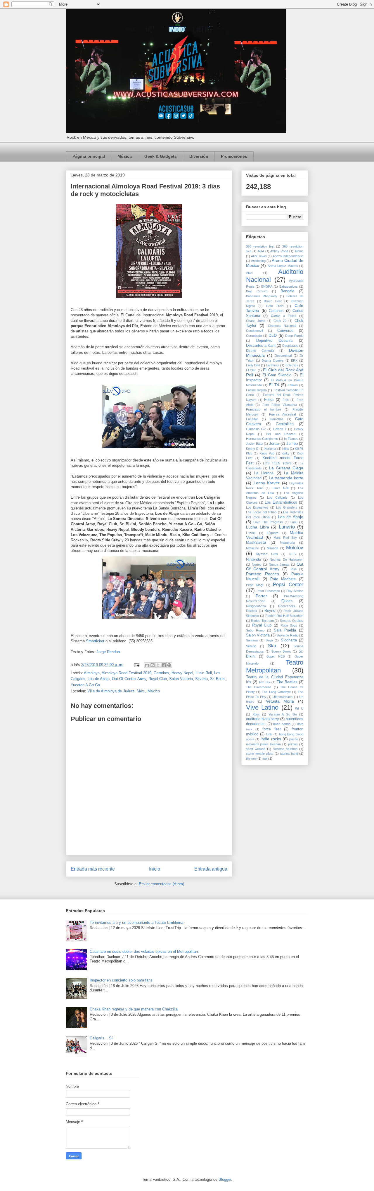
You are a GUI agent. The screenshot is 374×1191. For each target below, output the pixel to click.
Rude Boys (288, 625)
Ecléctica (291, 365)
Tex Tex (264, 682)
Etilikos (293, 385)
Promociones (234, 156)
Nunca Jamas (279, 564)
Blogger (225, 1179)
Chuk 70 (280, 320)
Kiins (285, 448)
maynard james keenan (263, 744)
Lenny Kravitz (267, 482)
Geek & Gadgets (160, 156)
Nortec (257, 564)
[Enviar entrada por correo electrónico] (136, 665)
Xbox (256, 714)
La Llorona (263, 473)
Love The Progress (268, 522)
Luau (293, 522)
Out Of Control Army (129, 679)
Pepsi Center (288, 584)
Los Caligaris (277, 497)
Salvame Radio (287, 635)
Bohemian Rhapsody (261, 296)
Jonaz (274, 444)
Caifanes (276, 311)
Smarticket (95, 641)
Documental (283, 355)
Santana (252, 640)
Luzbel (250, 533)
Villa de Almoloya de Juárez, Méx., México (123, 691)
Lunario (287, 527)
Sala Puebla (285, 630)
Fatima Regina (256, 390)
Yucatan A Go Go (85, 685)
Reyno (269, 611)
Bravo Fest (273, 301)
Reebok (251, 610)
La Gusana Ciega (286, 468)
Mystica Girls (267, 554)
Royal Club (157, 679)
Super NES (275, 656)
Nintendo (253, 559)
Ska (272, 645)
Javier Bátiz (254, 443)
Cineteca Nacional (282, 325)
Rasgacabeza (256, 606)
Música (124, 156)
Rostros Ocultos (291, 620)
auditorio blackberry (262, 719)
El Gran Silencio (277, 375)
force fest (271, 729)
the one (251, 758)
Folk (286, 399)
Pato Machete (283, 579)
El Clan (251, 370)
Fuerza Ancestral (282, 414)
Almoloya (92, 673)
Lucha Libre (257, 527)
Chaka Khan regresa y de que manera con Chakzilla (134, 1009)
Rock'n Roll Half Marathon (284, 615)
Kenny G (252, 448)
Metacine (252, 548)
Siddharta (289, 640)
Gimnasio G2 (256, 429)
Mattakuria (287, 542)
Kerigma (270, 448)
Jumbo (292, 444)
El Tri (274, 384)
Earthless (272, 365)
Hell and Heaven (280, 434)
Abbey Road (279, 251)
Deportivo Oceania (274, 341)
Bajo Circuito (256, 291)
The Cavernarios (258, 687)
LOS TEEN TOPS (277, 463)
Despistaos (290, 345)
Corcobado (254, 335)
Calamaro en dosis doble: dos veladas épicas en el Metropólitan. (144, 951)
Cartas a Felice (284, 316)
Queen (286, 601)
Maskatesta (256, 542)
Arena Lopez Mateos (283, 265)
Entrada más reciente (93, 868)
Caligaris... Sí (101, 1038)
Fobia (268, 400)
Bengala (287, 291)
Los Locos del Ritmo (261, 512)
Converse (285, 331)
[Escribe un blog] (152, 665)
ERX (294, 360)
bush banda (281, 724)
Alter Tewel (258, 256)
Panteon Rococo (262, 574)
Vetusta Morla (280, 701)
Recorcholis (286, 606)
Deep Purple (294, 335)
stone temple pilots (259, 753)
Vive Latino (262, 707)
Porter (261, 595)
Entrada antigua (210, 868)
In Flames (291, 438)
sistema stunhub (285, 749)
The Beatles (287, 682)
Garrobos (161, 673)
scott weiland (255, 749)
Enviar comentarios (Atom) (161, 884)
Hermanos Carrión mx (262, 438)
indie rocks (271, 739)
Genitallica (285, 424)
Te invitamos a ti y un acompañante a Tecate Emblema (136, 922)
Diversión (198, 156)
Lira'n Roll (203, 673)
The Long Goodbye (276, 692)
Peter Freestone (268, 591)
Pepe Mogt (254, 585)
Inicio (154, 868)
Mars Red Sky (285, 537)
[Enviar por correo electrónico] (147, 665)
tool (264, 758)
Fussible (252, 419)
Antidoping (258, 260)
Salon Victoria (181, 679)
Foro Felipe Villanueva (279, 404)
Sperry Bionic (281, 651)
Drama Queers (273, 360)
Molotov (294, 547)
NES (292, 554)
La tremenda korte (286, 478)
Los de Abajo (99, 679)
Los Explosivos (257, 507)
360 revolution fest (260, 246)
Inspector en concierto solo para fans (121, 980)
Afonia (299, 251)
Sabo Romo (255, 630)
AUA (261, 251)
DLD (273, 335)
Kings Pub (266, 453)
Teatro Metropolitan (274, 666)
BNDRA (266, 286)
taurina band (289, 753)
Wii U (299, 708)
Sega (269, 640)
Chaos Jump (255, 320)
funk (269, 734)
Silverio (201, 679)
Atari (249, 272)
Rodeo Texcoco (262, 620)
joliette (293, 739)
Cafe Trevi (275, 306)
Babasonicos (288, 286)
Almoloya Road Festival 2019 (126, 673)
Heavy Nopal (182, 673)
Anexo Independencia (288, 256)
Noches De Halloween (286, 559)
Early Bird (253, 365)
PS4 (294, 569)
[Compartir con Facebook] (164, 665)
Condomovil (254, 330)
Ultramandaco (282, 697)
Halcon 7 (280, 429)
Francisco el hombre (263, 409)
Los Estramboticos (281, 502)
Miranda (272, 548)
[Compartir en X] (158, 665)
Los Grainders (286, 507)
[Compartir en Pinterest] (169, 665)
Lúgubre (272, 533)
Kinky (286, 453)
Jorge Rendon (108, 652)
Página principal (88, 156)
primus (293, 744)
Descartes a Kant (261, 346)
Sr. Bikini (217, 679)
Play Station (294, 591)
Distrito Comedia (260, 350)
